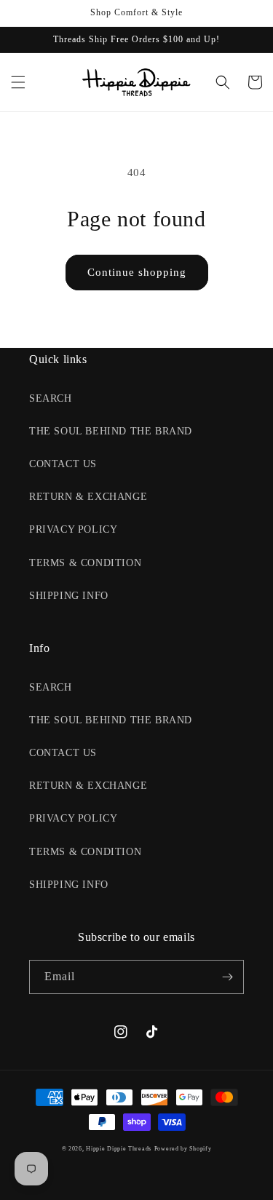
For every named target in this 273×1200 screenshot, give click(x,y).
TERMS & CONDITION (85, 562)
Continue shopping (136, 272)
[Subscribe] (227, 977)
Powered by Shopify (183, 1148)
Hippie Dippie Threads (118, 1148)
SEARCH (50, 398)
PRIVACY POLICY (73, 529)
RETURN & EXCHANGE (88, 496)
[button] (18, 82)
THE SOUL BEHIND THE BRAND (110, 431)
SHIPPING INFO (68, 595)
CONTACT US (63, 463)
